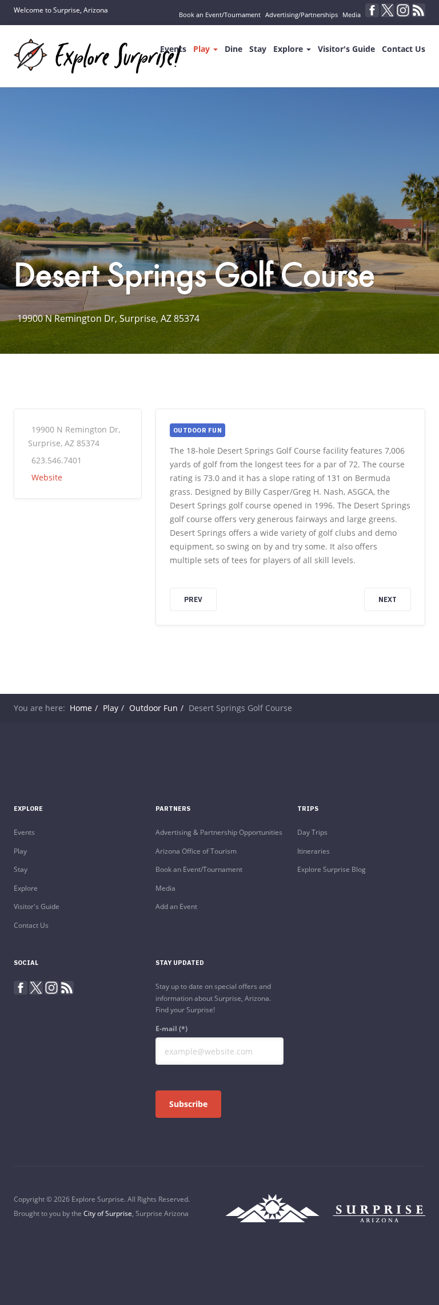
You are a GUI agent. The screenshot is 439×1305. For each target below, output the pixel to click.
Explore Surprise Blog (331, 869)
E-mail (171, 1028)
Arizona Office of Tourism (196, 851)
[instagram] (403, 10)
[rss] (418, 10)
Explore (289, 48)
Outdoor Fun (153, 707)
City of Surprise (107, 1213)
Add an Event (176, 906)
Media (351, 14)
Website (46, 477)
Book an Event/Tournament (220, 14)
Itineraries (313, 851)
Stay (257, 48)
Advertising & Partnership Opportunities (218, 832)
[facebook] (372, 10)
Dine (233, 48)
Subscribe (188, 1103)
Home (81, 707)
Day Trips (312, 832)
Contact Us (403, 48)
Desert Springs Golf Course (194, 274)
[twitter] (387, 10)
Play (202, 48)
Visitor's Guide (346, 48)
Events (173, 48)
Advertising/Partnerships (301, 14)
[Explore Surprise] (97, 56)
